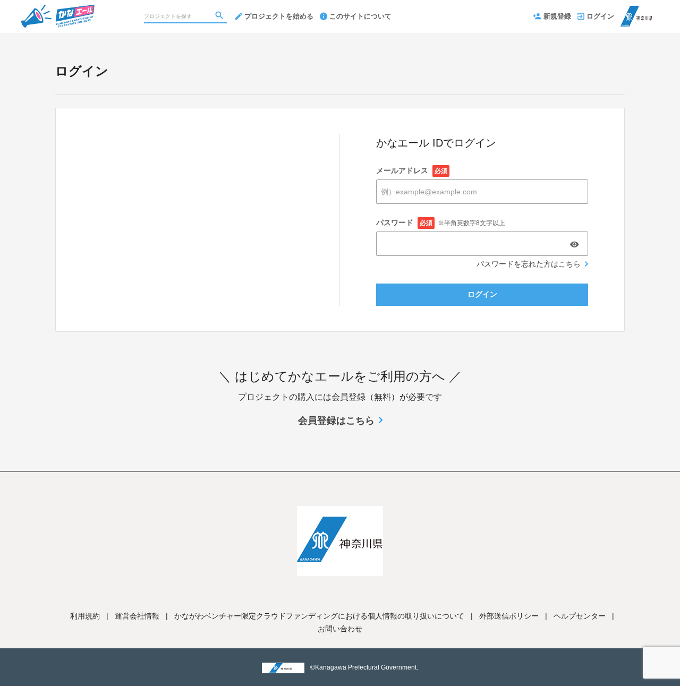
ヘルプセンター (580, 616)
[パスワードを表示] (574, 244)
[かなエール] (78, 10)
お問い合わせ (340, 628)
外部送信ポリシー (509, 616)
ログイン (600, 16)
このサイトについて (360, 16)
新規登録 (557, 16)
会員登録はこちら (336, 420)
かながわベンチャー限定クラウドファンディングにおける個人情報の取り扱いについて (319, 616)
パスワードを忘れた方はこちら (529, 264)
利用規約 (85, 616)
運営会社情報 (137, 616)
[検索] (220, 16)
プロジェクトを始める (278, 16)
